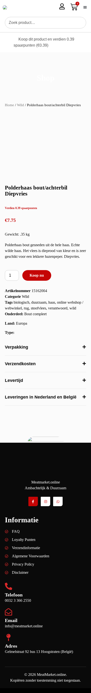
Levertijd (14, 380)
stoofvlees (38, 308)
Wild (20, 105)
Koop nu (37, 275)
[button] (85, 7)
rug (26, 308)
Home (9, 105)
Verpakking (16, 347)
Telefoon (14, 594)
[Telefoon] (8, 586)
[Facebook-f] (33, 501)
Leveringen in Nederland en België (40, 397)
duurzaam (38, 302)
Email (11, 620)
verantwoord (57, 308)
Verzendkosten (20, 363)
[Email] (8, 612)
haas (51, 302)
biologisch (21, 302)
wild (72, 308)
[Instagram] (45, 501)
